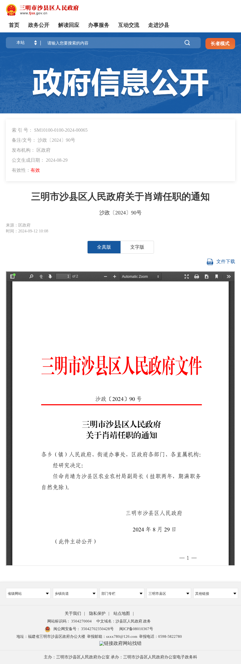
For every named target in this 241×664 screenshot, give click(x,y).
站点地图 (121, 613)
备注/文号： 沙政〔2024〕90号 (43, 140)
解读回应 (68, 25)
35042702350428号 (97, 629)
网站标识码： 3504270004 (69, 621)
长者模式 (220, 43)
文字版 (137, 247)
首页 (14, 25)
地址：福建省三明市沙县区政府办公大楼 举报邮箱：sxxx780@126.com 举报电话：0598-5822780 (99, 636)
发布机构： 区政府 (31, 150)
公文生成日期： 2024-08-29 (40, 160)
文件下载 (225, 261)
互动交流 (128, 25)
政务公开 (38, 25)
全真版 (104, 247)
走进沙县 (158, 25)
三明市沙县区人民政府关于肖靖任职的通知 (120, 196)
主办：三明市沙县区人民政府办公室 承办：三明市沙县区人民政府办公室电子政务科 (120, 657)
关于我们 (73, 613)
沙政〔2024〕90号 (120, 213)
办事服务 (98, 25)
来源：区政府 (18, 225)
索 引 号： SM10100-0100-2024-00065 (50, 130)
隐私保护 (97, 613)
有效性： (26, 170)
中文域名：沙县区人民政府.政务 (123, 621)
